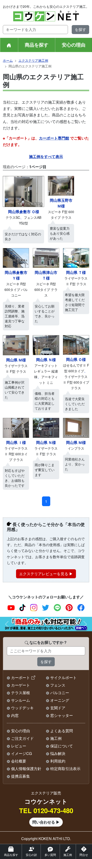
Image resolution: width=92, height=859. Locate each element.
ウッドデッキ (22, 707)
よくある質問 (61, 730)
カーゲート (20, 685)
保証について (61, 746)
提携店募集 (20, 776)
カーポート (20, 677)
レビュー (18, 746)
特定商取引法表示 (65, 768)
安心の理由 (73, 44)
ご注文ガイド (22, 738)
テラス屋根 (20, 692)
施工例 (56, 738)
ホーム (8, 60)
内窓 (15, 715)
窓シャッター (61, 715)
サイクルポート (63, 677)
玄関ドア (57, 707)
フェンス (57, 685)
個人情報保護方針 (26, 768)
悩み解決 (57, 753)
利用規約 (57, 761)
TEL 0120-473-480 (46, 810)
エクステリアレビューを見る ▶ (46, 573)
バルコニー (59, 692)
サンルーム (20, 700)
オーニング (59, 700)
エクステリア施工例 (33, 60)
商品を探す (36, 44)
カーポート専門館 (54, 138)
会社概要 (18, 761)
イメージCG (21, 753)
